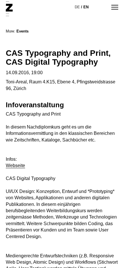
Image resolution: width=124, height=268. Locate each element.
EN (86, 7)
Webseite (15, 165)
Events (22, 31)
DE (77, 7)
